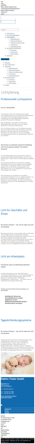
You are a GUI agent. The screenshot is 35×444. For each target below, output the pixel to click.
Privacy (7, 411)
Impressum (8, 409)
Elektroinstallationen (16, 41)
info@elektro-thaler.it (6, 19)
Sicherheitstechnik (15, 46)
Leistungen (8, 66)
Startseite (7, 63)
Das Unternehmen (10, 64)
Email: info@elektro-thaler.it (8, 396)
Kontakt (9, 56)
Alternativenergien (10, 77)
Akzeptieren (11, 442)
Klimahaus (13, 50)
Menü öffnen (5, 59)
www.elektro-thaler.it (6, 397)
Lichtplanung (14, 44)
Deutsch (4, 21)
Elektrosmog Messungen (17, 43)
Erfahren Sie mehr (20, 442)
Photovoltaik (14, 52)
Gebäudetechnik (15, 39)
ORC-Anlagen (14, 54)
